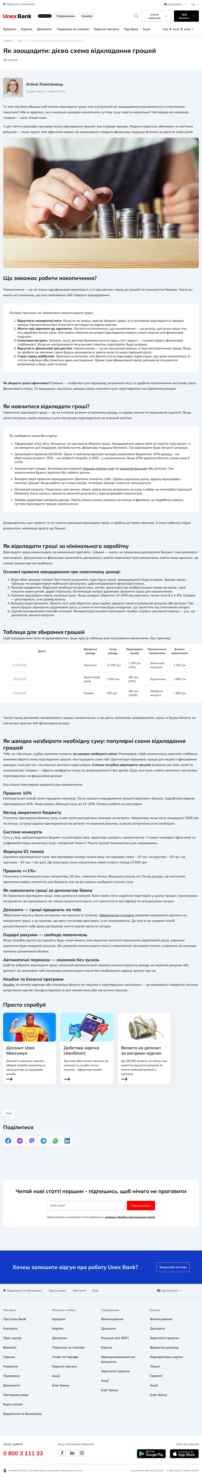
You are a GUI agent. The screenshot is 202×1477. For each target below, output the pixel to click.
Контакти (79, 1290)
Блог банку (60, 1385)
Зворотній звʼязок (173, 1267)
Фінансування (112, 1319)
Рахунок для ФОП (115, 1338)
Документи (11, 1385)
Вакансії (9, 1347)
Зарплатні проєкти (115, 1371)
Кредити (9, 29)
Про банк (131, 29)
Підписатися (141, 1205)
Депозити (44, 29)
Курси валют (57, 1290)
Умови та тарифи (65, 1357)
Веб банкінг (184, 16)
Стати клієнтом (154, 16)
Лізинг (155, 1366)
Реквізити (10, 1366)
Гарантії (156, 1376)
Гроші (9, 1113)
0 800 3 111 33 (23, 1453)
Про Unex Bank (14, 1319)
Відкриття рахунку (164, 1347)
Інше (146, 29)
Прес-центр (12, 1338)
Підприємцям (65, 16)
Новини (9, 1357)
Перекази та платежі (73, 29)
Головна (8, 40)
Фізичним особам (64, 1310)
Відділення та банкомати (21, 4)
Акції (56, 1376)
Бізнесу (87, 16)
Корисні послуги (106, 29)
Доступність (175, 4)
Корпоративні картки (166, 1357)
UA (193, 4)
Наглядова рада (16, 1395)
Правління (11, 1376)
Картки (26, 29)
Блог (20, 40)
